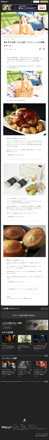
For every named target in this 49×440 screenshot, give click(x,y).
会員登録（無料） (44, 1)
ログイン (36, 1)
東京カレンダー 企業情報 (16, 429)
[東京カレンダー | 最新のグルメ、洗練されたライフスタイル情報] (4, 2)
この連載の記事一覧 (7, 327)
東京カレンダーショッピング (19, 289)
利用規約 (22, 424)
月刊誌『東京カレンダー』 (32, 425)
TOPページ (14, 424)
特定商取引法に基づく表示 (24, 429)
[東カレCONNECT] (24, 7)
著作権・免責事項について (24, 427)
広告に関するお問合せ (16, 427)
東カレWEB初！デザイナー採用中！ (14, 298)
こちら (15, 155)
